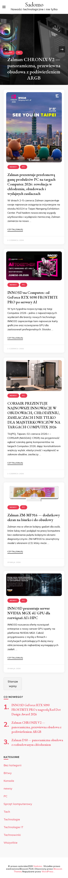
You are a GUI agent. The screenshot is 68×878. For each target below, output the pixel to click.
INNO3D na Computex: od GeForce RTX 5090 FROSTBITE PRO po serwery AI (32, 297)
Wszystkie (10, 842)
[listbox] (34, 49)
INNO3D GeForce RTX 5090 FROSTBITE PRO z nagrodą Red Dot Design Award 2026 (36, 709)
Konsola (9, 781)
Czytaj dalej (15, 229)
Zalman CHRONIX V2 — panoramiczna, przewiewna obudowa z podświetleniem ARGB (33, 68)
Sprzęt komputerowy (18, 804)
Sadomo (34, 4)
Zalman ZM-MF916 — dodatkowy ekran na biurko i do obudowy (33, 517)
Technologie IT (13, 827)
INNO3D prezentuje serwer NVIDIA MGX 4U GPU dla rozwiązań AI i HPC (28, 613)
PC (19, 53)
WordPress (47, 871)
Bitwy (8, 773)
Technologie (12, 819)
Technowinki (12, 835)
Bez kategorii (13, 765)
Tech (7, 811)
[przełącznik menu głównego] (4, 7)
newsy (8, 53)
